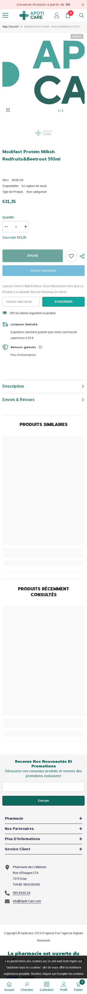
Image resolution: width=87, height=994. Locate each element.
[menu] (5, 15)
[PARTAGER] (81, 256)
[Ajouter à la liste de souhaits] (71, 256)
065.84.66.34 (21, 893)
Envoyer (43, 800)
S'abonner (63, 301)
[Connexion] (56, 15)
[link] (43, 556)
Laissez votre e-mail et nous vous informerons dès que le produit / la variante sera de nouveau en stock (43, 289)
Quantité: (8, 217)
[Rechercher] (82, 15)
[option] (43, 74)
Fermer (83, 5)
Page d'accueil (10, 26)
